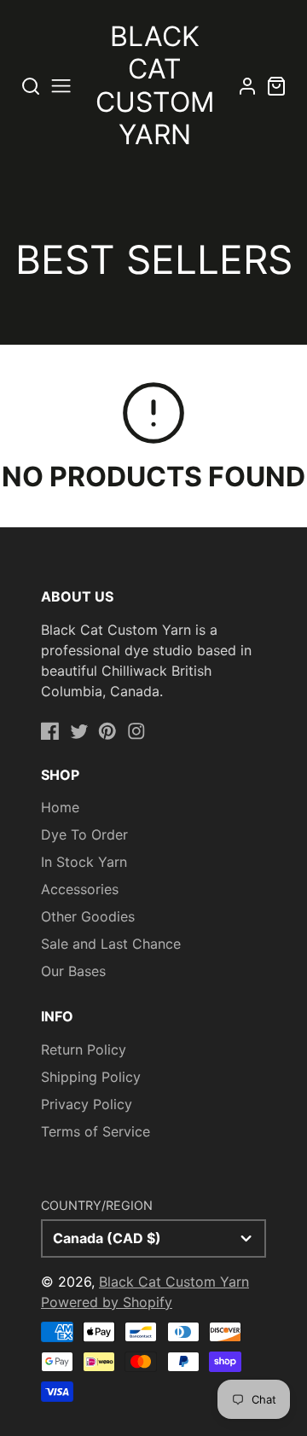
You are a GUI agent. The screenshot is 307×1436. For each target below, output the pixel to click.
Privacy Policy (86, 1104)
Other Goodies (88, 916)
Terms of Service (95, 1131)
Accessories (80, 889)
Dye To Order (84, 834)
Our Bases (73, 971)
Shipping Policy (91, 1076)
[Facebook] (50, 731)
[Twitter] (79, 731)
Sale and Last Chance (111, 943)
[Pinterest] (107, 731)
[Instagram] (136, 731)
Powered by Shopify (106, 1302)
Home (60, 807)
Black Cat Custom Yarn (174, 1281)
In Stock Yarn (84, 861)
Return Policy (83, 1049)
